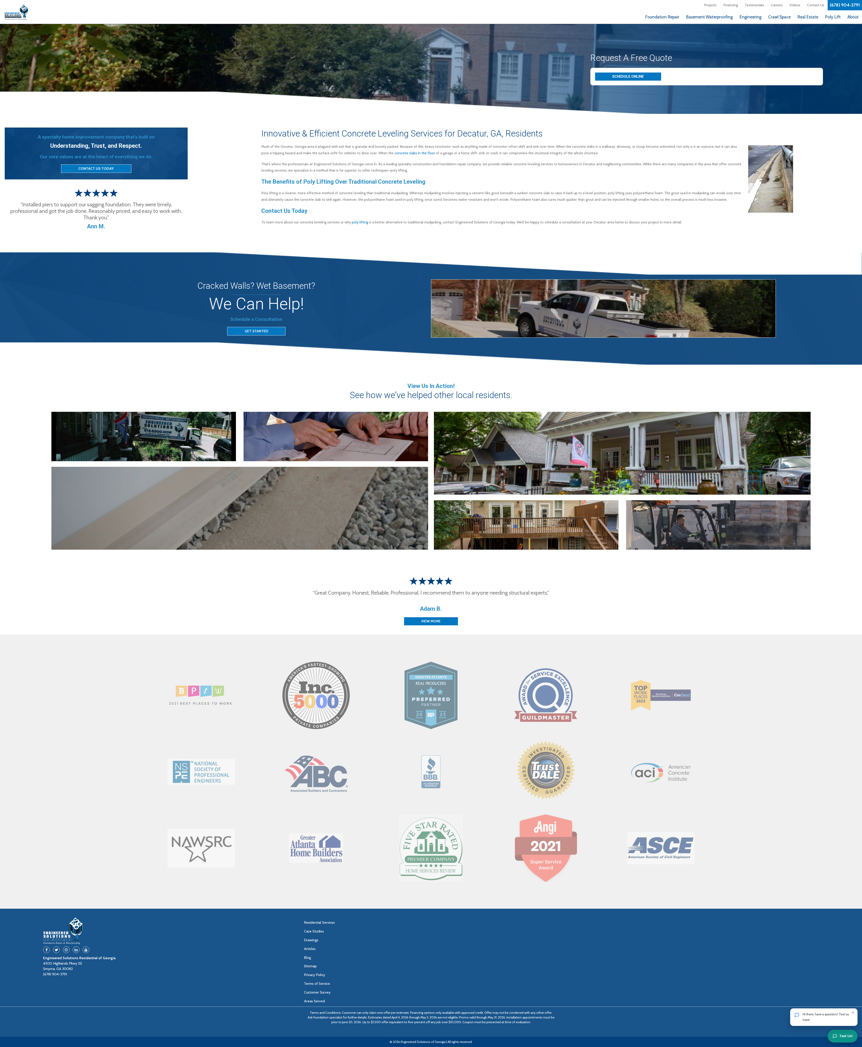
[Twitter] (56, 949)
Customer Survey (317, 992)
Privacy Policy (314, 975)
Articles (310, 949)
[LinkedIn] (76, 949)
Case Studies (314, 931)
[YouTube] (86, 949)
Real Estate (807, 17)
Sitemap (310, 966)
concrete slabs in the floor (415, 153)
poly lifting (360, 222)
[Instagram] (66, 949)
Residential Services (319, 922)
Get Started (256, 331)
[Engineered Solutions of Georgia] (38, 12)
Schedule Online (628, 76)
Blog (307, 957)
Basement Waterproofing (709, 17)
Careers (777, 5)
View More (431, 621)
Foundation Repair (662, 17)
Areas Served (314, 1001)
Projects (710, 5)
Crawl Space (779, 17)
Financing (730, 5)
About (853, 17)
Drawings (311, 940)
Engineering (750, 17)
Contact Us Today (96, 168)
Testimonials (754, 5)
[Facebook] (46, 949)
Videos (794, 5)
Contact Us (815, 5)
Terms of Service (317, 983)
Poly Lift (833, 17)
